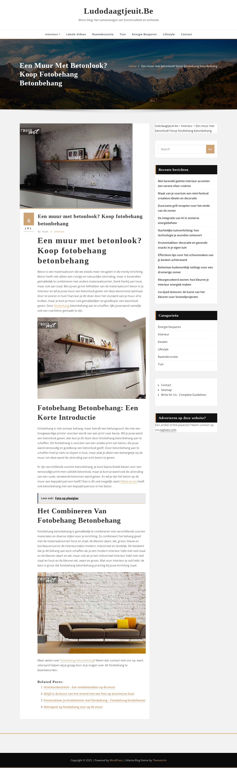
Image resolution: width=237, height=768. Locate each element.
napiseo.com (167, 430)
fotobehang (61, 306)
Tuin (123, 34)
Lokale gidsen (76, 34)
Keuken (163, 342)
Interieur (52, 34)
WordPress (116, 760)
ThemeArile (159, 760)
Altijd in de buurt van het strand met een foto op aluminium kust (89, 694)
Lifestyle (169, 34)
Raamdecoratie (103, 34)
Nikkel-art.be (128, 481)
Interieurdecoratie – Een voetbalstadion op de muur (79, 687)
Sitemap (166, 390)
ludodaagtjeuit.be (118, 10)
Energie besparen (144, 34)
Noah (43, 231)
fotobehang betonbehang (77, 660)
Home (133, 66)
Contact (186, 34)
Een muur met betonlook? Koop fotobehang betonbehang (179, 66)
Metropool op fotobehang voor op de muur (73, 707)
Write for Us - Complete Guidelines (183, 395)
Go (210, 149)
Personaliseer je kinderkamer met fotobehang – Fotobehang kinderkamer (95, 700)
